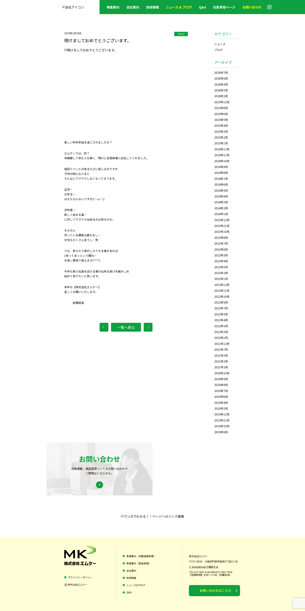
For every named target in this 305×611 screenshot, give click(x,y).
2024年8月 (221, 172)
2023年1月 (221, 279)
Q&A (202, 7)
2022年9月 (221, 302)
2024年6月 (221, 184)
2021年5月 (221, 355)
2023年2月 (221, 273)
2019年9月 (221, 432)
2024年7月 (221, 178)
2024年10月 (221, 161)
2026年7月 (221, 72)
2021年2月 (221, 367)
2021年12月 (221, 344)
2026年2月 (221, 96)
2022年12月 (221, 285)
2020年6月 (221, 396)
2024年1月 (221, 214)
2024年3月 (221, 202)
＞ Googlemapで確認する (203, 566)
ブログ (181, 34)
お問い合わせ (251, 7)
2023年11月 (221, 226)
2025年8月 (221, 108)
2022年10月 (221, 296)
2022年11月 (221, 290)
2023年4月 (221, 261)
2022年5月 (221, 314)
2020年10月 (221, 373)
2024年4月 (221, 196)
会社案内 (132, 7)
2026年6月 (221, 78)
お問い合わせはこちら (215, 590)
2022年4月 (221, 320)
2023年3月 (221, 267)
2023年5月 (221, 255)
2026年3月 (221, 90)
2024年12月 (221, 149)
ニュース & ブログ (179, 7)
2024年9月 (221, 167)
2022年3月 (221, 326)
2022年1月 (221, 338)
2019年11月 (221, 420)
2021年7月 (221, 349)
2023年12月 (221, 220)
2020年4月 (221, 402)
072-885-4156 (202, 572)
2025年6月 (221, 114)
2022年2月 (221, 332)
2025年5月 (221, 120)
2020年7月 (221, 391)
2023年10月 (221, 231)
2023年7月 (221, 243)
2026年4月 (221, 84)
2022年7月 (221, 308)
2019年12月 (221, 414)
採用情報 (152, 7)
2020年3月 (221, 408)
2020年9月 (221, 379)
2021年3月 (221, 361)
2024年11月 (221, 155)
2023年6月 (221, 249)
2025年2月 (221, 137)
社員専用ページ (224, 7)
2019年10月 (221, 426)
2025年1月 (221, 143)
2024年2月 (221, 208)
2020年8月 (221, 385)
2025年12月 (221, 102)
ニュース (219, 44)
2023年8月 (221, 237)
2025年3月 (221, 131)
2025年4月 (221, 125)
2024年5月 (221, 190)
